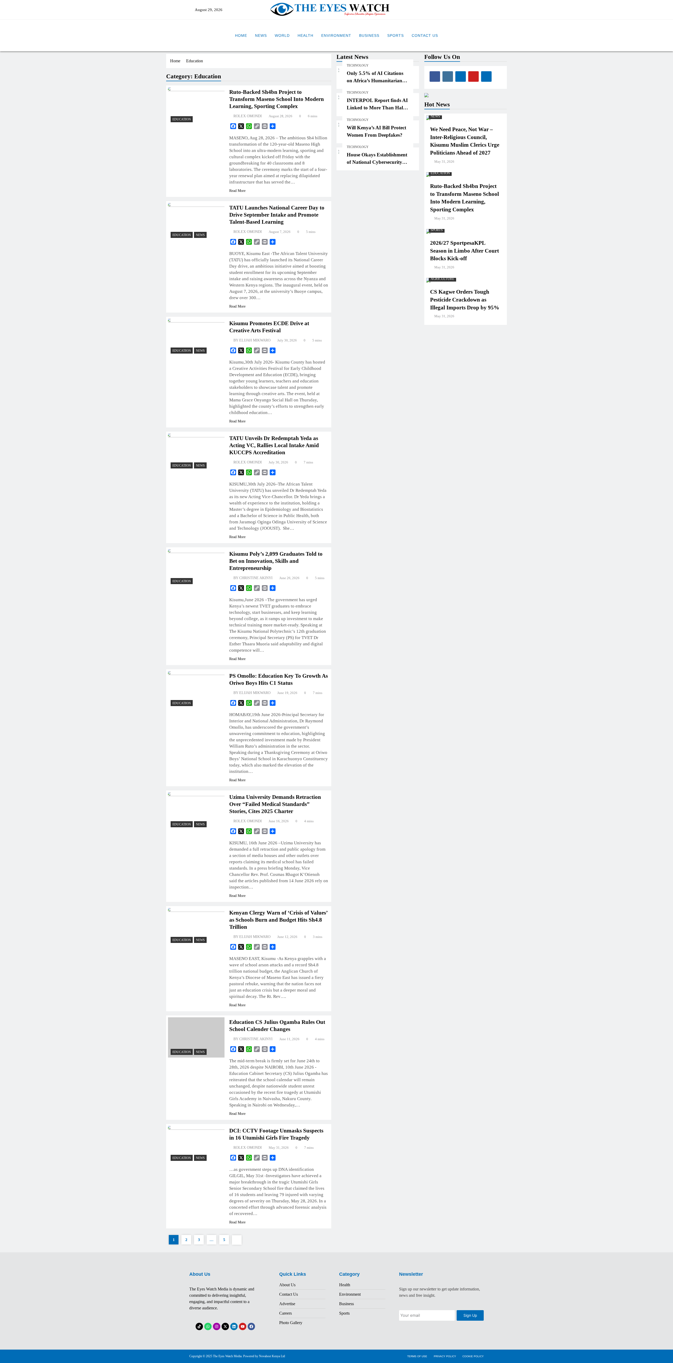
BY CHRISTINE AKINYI (253, 578)
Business (369, 35)
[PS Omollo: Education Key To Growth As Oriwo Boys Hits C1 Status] (196, 690)
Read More (237, 191)
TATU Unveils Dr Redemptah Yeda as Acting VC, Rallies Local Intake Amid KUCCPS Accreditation (274, 445)
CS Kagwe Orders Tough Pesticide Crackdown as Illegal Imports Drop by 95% (464, 300)
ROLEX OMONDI (247, 116)
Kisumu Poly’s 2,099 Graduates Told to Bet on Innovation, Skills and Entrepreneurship (276, 561)
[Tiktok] (199, 1326)
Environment (336, 35)
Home (241, 35)
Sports (395, 35)
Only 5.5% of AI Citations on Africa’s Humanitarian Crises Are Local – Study (375, 80)
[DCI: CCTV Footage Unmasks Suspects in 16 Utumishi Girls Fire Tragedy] (196, 1144)
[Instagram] (216, 1326)
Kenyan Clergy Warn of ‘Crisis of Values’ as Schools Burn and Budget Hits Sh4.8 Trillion (278, 920)
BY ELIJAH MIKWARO (252, 340)
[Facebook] (251, 1326)
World (282, 35)
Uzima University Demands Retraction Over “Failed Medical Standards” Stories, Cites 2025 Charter (275, 804)
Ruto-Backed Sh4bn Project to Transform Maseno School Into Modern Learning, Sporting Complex (276, 99)
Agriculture (442, 279)
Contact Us (425, 35)
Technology (358, 65)
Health (305, 35)
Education (181, 119)
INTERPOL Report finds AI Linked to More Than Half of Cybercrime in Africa (377, 108)
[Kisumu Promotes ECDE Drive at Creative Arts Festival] (196, 337)
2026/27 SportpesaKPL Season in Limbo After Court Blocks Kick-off (464, 251)
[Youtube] (242, 1326)
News (261, 35)
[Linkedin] (234, 1326)
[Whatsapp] (208, 1326)
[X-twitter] (225, 1326)
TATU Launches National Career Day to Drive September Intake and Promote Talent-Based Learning (276, 215)
